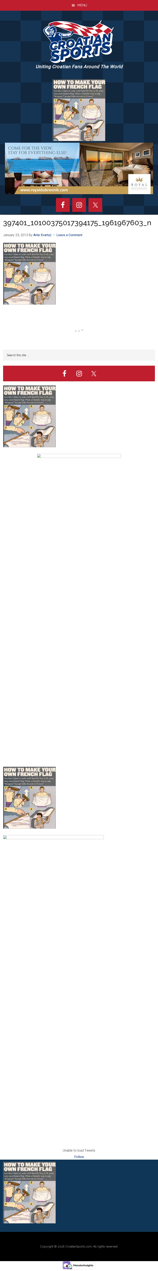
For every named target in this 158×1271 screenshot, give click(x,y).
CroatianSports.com (78, 1246)
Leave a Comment (69, 235)
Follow (79, 1157)
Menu (82, 5)
